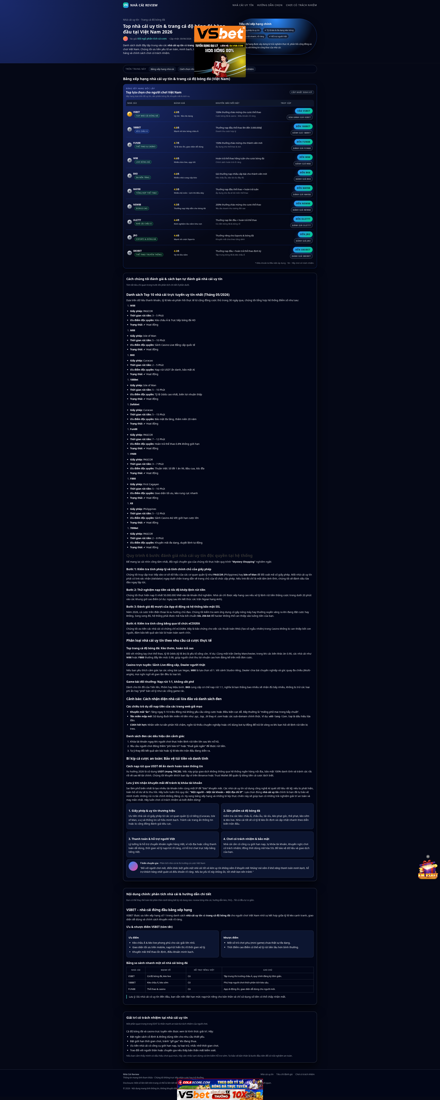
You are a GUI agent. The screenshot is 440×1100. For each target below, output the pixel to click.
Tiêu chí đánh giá (284, 1074)
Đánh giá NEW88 (302, 210)
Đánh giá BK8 (303, 179)
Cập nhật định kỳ (302, 92)
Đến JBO (305, 234)
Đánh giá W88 (303, 163)
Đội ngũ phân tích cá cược (152, 38)
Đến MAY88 (303, 188)
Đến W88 (305, 157)
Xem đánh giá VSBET (300, 117)
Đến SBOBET (302, 249)
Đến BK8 (305, 172)
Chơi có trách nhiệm (301, 5)
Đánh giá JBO (303, 240)
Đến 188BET (303, 126)
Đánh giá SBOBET (301, 256)
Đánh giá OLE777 (301, 225)
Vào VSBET (303, 110)
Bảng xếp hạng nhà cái (162, 69)
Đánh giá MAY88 (302, 194)
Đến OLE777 (303, 218)
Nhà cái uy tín (243, 5)
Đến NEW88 (303, 203)
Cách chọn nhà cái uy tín (192, 69)
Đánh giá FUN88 (302, 148)
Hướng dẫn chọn (270, 5)
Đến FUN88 (303, 141)
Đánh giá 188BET (302, 132)
